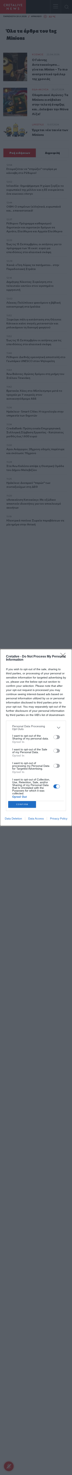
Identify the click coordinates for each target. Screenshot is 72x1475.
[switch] (56, 737)
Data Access (36, 818)
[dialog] (36, 737)
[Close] (64, 656)
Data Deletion (13, 818)
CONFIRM (22, 804)
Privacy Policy (58, 818)
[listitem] (36, 727)
